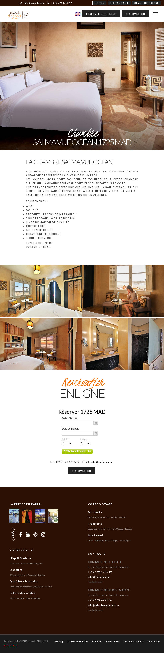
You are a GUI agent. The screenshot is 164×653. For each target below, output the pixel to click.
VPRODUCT (10, 645)
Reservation (135, 14)
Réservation (112, 641)
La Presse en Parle (25, 504)
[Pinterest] (35, 534)
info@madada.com (102, 462)
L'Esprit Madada (20, 558)
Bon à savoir (96, 535)
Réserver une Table (101, 14)
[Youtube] (28, 534)
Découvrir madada (133, 641)
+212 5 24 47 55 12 (61, 2)
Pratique (96, 641)
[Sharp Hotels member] (13, 534)
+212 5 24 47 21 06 (100, 600)
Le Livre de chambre (22, 593)
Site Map (58, 641)
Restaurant (119, 3)
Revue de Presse (146, 3)
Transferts (95, 523)
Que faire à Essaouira (23, 581)
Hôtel (99, 3)
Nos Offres (154, 641)
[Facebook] (20, 534)
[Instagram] (43, 534)
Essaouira (15, 569)
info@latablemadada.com (103, 605)
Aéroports (95, 512)
